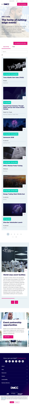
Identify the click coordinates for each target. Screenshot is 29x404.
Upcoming (6, 46)
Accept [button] (12, 402)
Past (13, 46)
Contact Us (21, 358)
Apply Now (6, 336)
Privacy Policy (3, 398)
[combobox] (24, 1)
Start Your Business (22, 4)
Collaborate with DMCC (20, 43)
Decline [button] (17, 402)
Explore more (14, 392)
